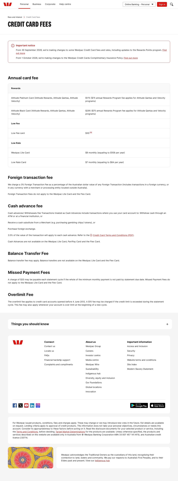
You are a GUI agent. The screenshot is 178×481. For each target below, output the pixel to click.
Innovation (91, 391)
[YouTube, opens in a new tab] (26, 405)
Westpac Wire (92, 364)
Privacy (130, 355)
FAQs (46, 355)
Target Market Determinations (70, 431)
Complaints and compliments (58, 364)
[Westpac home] (7, 4)
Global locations (94, 387)
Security (131, 351)
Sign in (162, 4)
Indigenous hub (93, 373)
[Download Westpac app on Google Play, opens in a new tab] (139, 405)
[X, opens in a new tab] (20, 405)
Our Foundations (94, 382)
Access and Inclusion (137, 346)
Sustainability (92, 369)
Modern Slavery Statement (140, 369)
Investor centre (93, 355)
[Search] (172, 4)
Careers (89, 351)
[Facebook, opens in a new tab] (15, 405)
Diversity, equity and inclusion (100, 378)
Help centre (65, 4)
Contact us (49, 346)
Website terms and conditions (141, 360)
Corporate (50, 4)
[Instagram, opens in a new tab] (38, 405)
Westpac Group (93, 346)
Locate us (49, 351)
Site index (132, 364)
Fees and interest (15, 17)
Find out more (131, 58)
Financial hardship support (57, 360)
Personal (24, 4)
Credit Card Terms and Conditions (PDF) (113, 235)
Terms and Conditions (27, 431)
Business (37, 4)
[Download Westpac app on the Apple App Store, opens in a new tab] (157, 405)
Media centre (92, 360)
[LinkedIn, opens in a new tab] (32, 405)
